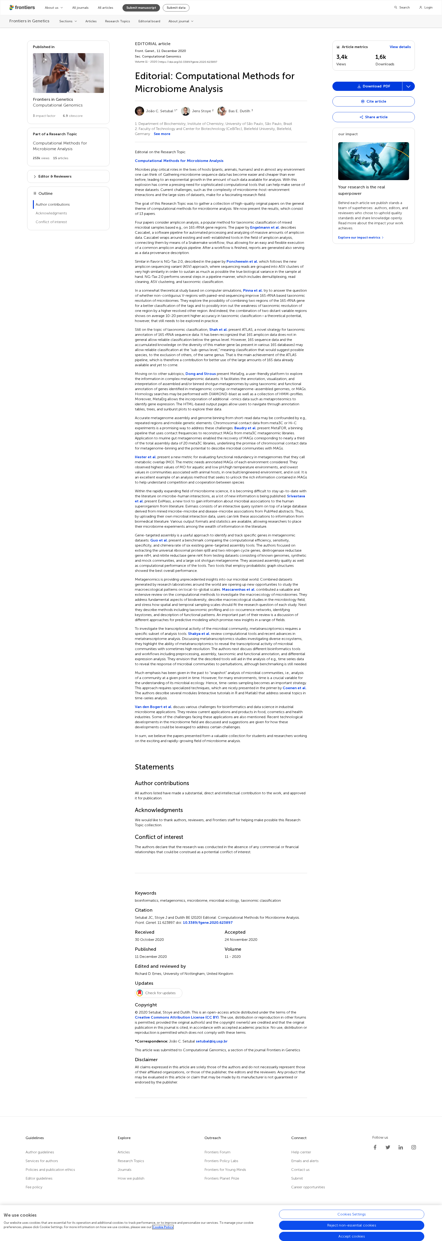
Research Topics (117, 21)
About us (51, 8)
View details (400, 47)
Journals (124, 1169)
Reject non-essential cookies (351, 1225)
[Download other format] (350, 134)
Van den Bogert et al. (153, 707)
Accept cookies (351, 1236)
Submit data (176, 8)
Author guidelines (40, 1152)
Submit (297, 1178)
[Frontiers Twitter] (388, 1147)
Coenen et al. (294, 688)
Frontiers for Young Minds (225, 1169)
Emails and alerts (305, 1161)
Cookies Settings (351, 1214)
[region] (221, 1223)
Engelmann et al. (265, 227)
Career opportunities (308, 1187)
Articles (91, 21)
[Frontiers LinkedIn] (401, 1147)
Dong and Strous (201, 373)
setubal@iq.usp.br (212, 1041)
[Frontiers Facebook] (375, 1147)
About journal (179, 21)
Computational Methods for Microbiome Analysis (179, 160)
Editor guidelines (39, 1178)
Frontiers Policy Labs (221, 1161)
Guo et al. (159, 540)
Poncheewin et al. (242, 261)
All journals (80, 8)
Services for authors (42, 1161)
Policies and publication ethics (50, 1169)
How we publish (131, 1178)
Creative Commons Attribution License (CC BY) (177, 1017)
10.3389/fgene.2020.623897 (208, 922)
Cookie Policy (163, 1227)
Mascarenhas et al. (238, 589)
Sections (66, 21)
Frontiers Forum (217, 1152)
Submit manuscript (141, 8)
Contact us (300, 1169)
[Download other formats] (408, 86)
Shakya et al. (199, 633)
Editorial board (149, 21)
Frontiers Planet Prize (221, 1178)
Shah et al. (218, 329)
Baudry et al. (245, 428)
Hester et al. (146, 457)
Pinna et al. (253, 290)
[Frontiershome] (22, 7)
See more (162, 134)
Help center (301, 1152)
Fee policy (34, 1187)
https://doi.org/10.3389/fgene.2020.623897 (188, 61)
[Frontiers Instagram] (413, 1147)
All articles (105, 8)
